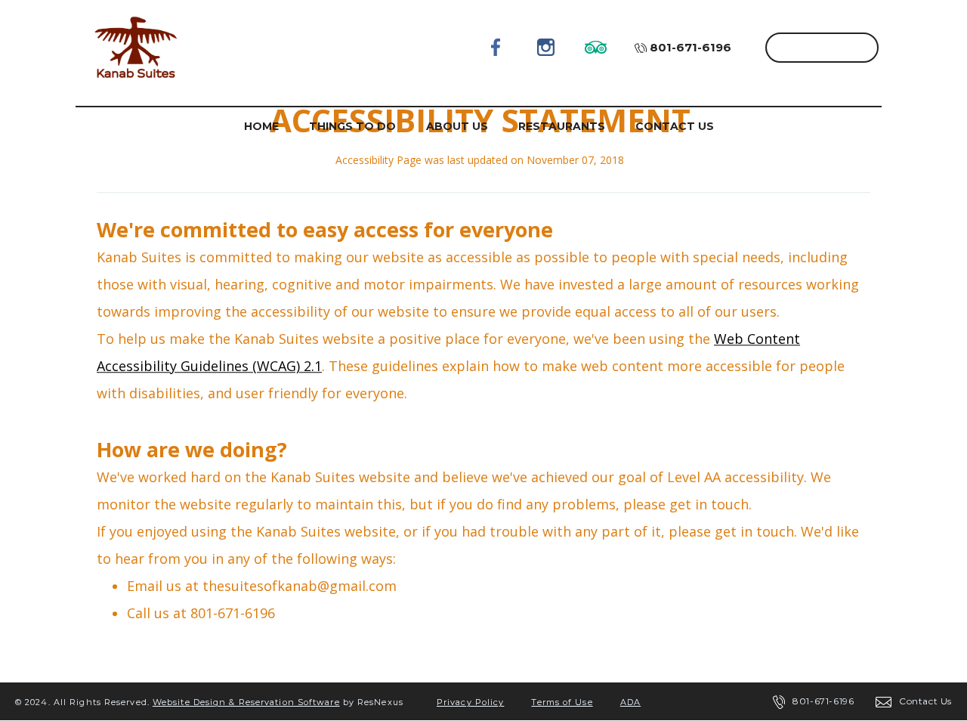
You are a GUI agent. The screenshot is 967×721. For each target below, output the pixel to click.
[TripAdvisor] (596, 47)
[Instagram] (546, 47)
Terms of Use (561, 702)
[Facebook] (496, 47)
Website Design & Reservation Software (246, 702)
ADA (630, 702)
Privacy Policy (470, 702)
